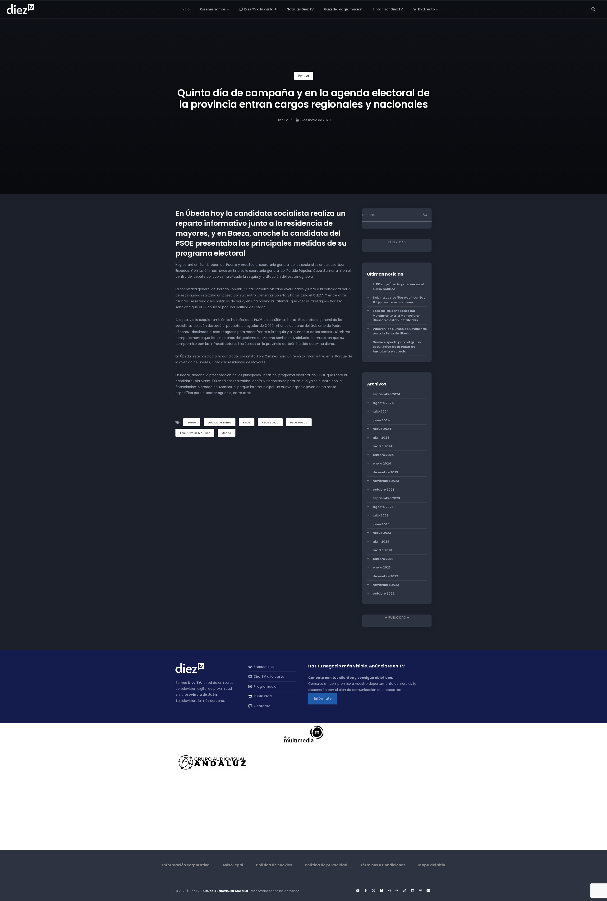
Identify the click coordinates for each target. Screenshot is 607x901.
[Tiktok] (404, 890)
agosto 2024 (383, 403)
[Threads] (397, 890)
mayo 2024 (382, 429)
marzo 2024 (383, 446)
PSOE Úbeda (298, 422)
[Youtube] (357, 890)
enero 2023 (382, 567)
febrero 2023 (383, 559)
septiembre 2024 (386, 394)
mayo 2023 (382, 532)
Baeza (192, 422)
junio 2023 (381, 524)
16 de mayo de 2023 (315, 120)
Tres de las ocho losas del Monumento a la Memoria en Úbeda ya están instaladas (396, 315)
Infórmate (323, 698)
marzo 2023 (382, 550)
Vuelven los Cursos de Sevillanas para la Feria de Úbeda (400, 331)
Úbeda (226, 433)
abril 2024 (381, 437)
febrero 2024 (383, 455)
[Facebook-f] (365, 890)
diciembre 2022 (385, 576)
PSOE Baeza (270, 422)
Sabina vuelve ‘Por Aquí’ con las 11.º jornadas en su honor (399, 300)
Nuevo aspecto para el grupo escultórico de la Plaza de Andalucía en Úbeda (397, 347)
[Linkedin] (412, 890)
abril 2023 (381, 541)
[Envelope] (428, 890)
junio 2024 (381, 420)
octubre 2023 (383, 489)
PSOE (246, 422)
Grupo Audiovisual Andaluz (225, 891)
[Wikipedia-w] (420, 890)
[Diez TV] (20, 9)
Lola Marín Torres (219, 422)
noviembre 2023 (386, 481)
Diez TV (282, 120)
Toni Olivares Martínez (195, 433)
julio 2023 (380, 515)
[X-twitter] (373, 890)
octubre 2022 (383, 593)
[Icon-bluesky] (381, 890)
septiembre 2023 (386, 498)
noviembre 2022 (386, 584)
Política (303, 76)
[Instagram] (389, 890)
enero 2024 (382, 463)
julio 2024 (381, 411)
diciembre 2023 (385, 472)
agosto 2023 (383, 507)
